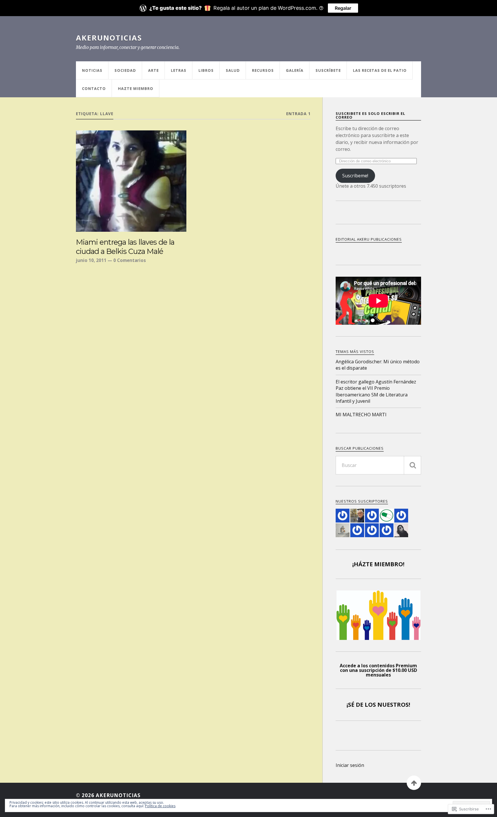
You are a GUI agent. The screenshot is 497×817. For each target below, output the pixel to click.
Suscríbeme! (355, 175)
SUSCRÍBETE (328, 70)
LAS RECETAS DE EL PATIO (380, 70)
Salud (233, 70)
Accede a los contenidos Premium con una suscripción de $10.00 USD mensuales (378, 670)
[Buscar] (412, 465)
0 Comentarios (129, 260)
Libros (206, 70)
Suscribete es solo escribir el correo (370, 115)
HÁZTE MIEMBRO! (379, 564)
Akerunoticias (109, 38)
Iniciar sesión (350, 765)
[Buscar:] (378, 465)
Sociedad (125, 70)
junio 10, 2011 (91, 260)
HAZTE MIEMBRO (135, 88)
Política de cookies (160, 805)
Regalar (343, 8)
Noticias (92, 70)
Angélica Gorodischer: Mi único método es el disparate (378, 364)
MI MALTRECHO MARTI (361, 414)
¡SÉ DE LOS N (364, 704)
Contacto (94, 88)
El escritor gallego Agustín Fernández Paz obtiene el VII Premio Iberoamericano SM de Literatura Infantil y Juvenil (376, 391)
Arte (153, 70)
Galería (294, 70)
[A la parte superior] (414, 783)
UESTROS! (396, 704)
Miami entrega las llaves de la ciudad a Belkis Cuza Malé (125, 247)
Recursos (263, 70)
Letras (178, 70)
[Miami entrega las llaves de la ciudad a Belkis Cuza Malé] (131, 181)
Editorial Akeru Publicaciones (369, 239)
